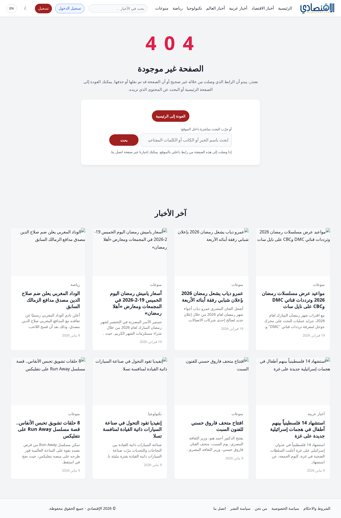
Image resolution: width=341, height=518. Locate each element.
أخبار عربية (238, 8)
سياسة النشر (240, 508)
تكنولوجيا (194, 8)
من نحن (261, 508)
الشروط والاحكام (316, 508)
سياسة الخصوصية (285, 508)
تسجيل (43, 8)
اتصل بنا (219, 508)
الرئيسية (285, 8)
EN (11, 8)
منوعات (161, 8)
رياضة (177, 8)
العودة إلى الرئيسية (170, 116)
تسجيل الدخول (70, 8)
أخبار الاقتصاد (262, 8)
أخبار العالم (215, 8)
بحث (124, 140)
